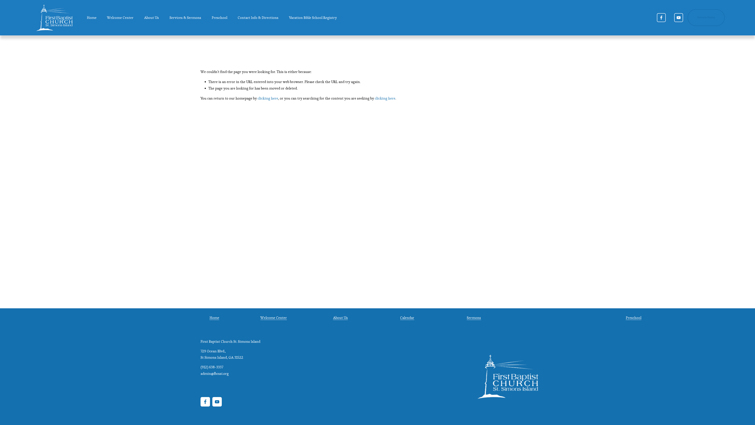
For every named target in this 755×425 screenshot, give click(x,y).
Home (92, 17)
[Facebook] (661, 17)
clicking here (268, 98)
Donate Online (706, 17)
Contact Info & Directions (258, 17)
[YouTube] (678, 17)
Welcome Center (120, 17)
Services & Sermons (185, 17)
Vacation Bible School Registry (313, 17)
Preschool (219, 17)
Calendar (407, 317)
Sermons (474, 317)
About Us (340, 317)
